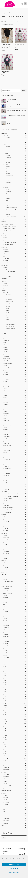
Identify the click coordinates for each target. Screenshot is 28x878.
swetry (6, 542)
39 (5, 691)
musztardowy (7, 432)
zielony (6, 477)
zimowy (6, 611)
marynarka (6, 537)
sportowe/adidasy (8, 581)
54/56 (5, 730)
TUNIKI (3, 811)
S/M (5, 760)
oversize (6, 758)
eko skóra (8, 198)
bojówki (7, 310)
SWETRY (3, 793)
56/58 (5, 735)
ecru (5, 388)
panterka (6, 443)
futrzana (6, 283)
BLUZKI (6, 292)
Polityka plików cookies (9, 876)
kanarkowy (6, 409)
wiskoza (8, 151)
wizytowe (8, 306)
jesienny (6, 606)
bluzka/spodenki (8, 498)
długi (5, 795)
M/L (5, 755)
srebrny (6, 461)
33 (5, 678)
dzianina (8, 196)
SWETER (6, 567)
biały (5, 344)
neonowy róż (7, 436)
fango (5, 390)
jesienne (6, 285)
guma (7, 317)
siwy (5, 457)
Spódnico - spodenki (6, 790)
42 (5, 700)
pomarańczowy (7, 445)
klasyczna (6, 551)
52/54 (5, 726)
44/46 (5, 705)
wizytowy (6, 489)
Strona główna (4, 13)
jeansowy (6, 406)
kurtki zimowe (7, 233)
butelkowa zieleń (8, 363)
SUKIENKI (6, 187)
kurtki (5, 632)
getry (7, 315)
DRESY (6, 144)
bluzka (5, 535)
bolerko (6, 249)
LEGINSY (3, 514)
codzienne (8, 191)
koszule (6, 253)
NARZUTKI (4, 560)
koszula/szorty (7, 505)
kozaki (5, 579)
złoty (5, 480)
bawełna (8, 146)
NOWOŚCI (3, 572)
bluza (5, 616)
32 (5, 675)
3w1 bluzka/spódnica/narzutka (11, 493)
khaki (5, 411)
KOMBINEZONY (5, 485)
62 (5, 746)
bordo (5, 351)
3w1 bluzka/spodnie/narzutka (11, 496)
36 (5, 684)
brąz (5, 354)
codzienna (8, 157)
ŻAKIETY (3, 825)
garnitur (6, 623)
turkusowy (6, 470)
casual (7, 189)
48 (5, 712)
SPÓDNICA (4, 772)
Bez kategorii (4, 133)
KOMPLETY (4, 491)
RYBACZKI (4, 763)
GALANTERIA (4, 265)
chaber (6, 374)
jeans (7, 171)
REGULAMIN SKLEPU (18, 876)
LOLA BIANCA (4, 533)
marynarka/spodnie (8, 507)
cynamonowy (7, 377)
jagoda (6, 404)
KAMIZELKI (4, 281)
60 (5, 744)
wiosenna (8, 142)
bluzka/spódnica (8, 500)
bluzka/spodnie (7, 503)
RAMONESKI (4, 655)
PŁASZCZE (3, 604)
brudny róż (6, 356)
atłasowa (8, 155)
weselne (8, 214)
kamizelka (6, 625)
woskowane (8, 331)
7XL (5, 751)
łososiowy (6, 420)
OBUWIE (3, 574)
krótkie (6, 799)
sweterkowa (7, 816)
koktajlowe (8, 202)
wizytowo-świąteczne (11, 216)
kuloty (7, 319)
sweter (6, 530)
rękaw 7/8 (8, 303)
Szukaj (23, 90)
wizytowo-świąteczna (9, 785)
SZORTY (3, 807)
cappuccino (7, 367)
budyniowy (6, 360)
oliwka (5, 441)
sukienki (6, 262)
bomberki (8, 166)
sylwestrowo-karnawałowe (12, 212)
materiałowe (9, 322)
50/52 (5, 721)
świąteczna (6, 553)
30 (5, 671)
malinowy (6, 422)
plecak (8, 274)
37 (5, 687)
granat (6, 399)
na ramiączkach (9, 301)
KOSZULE (6, 153)
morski (6, 429)
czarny (5, 381)
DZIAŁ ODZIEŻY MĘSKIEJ (7, 224)
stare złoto (6, 466)
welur (7, 148)
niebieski (6, 438)
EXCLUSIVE (4, 247)
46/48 (5, 710)
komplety (6, 251)
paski (5, 267)
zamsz (5, 558)
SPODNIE (6, 308)
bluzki (5, 595)
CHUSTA (3, 221)
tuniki (5, 652)
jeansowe (6, 767)
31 (5, 673)
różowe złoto (7, 450)
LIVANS (3, 524)
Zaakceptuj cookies (14, 864)
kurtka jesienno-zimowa (9, 228)
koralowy (6, 415)
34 (5, 680)
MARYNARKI (4, 547)
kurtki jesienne (9, 175)
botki (5, 577)
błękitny (6, 349)
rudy (5, 454)
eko (7, 168)
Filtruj (4, 837)
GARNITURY (4, 278)
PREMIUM (3, 614)
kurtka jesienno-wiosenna (10, 226)
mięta (5, 427)
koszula (7, 159)
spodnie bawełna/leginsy (10, 242)
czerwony (6, 386)
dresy (5, 526)
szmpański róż (7, 468)
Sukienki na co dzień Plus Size (12, 209)
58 (5, 737)
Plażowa (6, 565)
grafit (5, 397)
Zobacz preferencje (14, 872)
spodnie (6, 260)
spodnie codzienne (10, 324)
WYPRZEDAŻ (4, 823)
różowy (6, 452)
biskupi (6, 347)
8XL (5, 753)
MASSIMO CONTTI (10, 271)
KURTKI (6, 164)
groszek (6, 402)
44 (5, 703)
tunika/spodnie (7, 512)
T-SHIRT (6, 219)
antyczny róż (7, 338)
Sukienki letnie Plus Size (11, 207)
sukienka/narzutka (8, 509)
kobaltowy (6, 413)
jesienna (8, 137)
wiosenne (8, 184)
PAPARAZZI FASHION (6, 593)
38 (5, 689)
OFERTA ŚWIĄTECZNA (6, 586)
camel (5, 365)
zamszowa (6, 788)
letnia (7, 139)
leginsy (6, 634)
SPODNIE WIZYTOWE (11, 328)
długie (7, 193)
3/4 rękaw (8, 294)
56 (5, 733)
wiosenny (6, 802)
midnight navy (7, 425)
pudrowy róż (7, 448)
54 (5, 728)
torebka (9, 276)
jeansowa (6, 776)
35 (5, 682)
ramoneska (8, 182)
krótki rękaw (9, 299)
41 (5, 698)
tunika (5, 544)
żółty (5, 482)
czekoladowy (7, 383)
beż (5, 342)
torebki (6, 269)
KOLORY (3, 333)
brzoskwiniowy (7, 358)
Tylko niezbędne (14, 868)
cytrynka (6, 379)
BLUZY (6, 135)
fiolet (5, 393)
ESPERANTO (4, 235)
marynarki (6, 588)
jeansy (5, 237)
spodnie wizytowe (8, 244)
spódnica (6, 240)
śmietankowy (7, 459)
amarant (6, 335)
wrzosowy (6, 475)
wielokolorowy (7, 473)
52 (5, 723)
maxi (7, 205)
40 (5, 696)
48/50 (5, 714)
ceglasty (6, 372)
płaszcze (6, 256)
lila (5, 418)
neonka (6, 434)
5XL (5, 742)
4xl (5, 717)
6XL (5, 749)
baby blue (6, 340)
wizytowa (8, 162)
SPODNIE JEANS (10, 326)
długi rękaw (8, 297)
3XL (5, 694)
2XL (5, 666)
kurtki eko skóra (8, 230)
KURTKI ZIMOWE (10, 178)
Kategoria (3, 290)
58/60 (5, 739)
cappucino (6, 370)
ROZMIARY (4, 660)
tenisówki (6, 583)
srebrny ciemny (7, 464)
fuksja (5, 395)
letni (5, 487)
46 (5, 707)
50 (5, 719)
